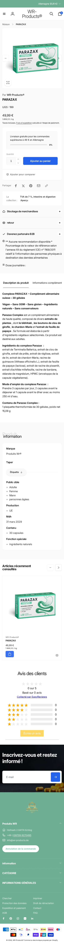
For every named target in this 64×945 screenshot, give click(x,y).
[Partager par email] (39, 186)
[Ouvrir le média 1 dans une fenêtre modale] (32, 58)
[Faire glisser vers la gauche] (5, 58)
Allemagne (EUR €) (47, 3)
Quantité (10, 154)
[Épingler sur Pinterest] (30, 185)
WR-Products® (18, 940)
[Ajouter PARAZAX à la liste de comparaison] (57, 655)
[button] (4, 13)
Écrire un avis (32, 733)
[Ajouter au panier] (10, 654)
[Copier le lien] (46, 185)
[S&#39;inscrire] (55, 777)
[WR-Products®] (32, 815)
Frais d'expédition (24, 123)
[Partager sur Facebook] (15, 185)
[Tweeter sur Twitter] (23, 185)
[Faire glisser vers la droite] (58, 58)
